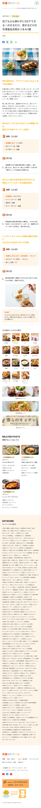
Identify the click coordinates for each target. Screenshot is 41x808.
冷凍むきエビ (14, 663)
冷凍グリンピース (8, 592)
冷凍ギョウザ (6, 649)
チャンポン (12, 739)
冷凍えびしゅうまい (8, 626)
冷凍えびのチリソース (32, 661)
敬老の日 (20, 688)
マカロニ (30, 629)
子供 (29, 676)
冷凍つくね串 (34, 560)
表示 (26, 550)
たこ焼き (35, 725)
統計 (30, 575)
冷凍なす (33, 673)
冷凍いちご (19, 545)
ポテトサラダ (6, 680)
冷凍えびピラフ (21, 543)
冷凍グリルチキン (14, 690)
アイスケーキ (16, 572)
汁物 (31, 680)
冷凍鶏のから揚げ (26, 528)
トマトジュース (7, 617)
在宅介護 (5, 668)
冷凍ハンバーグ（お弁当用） (29, 619)
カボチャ (13, 604)
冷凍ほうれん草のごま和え (30, 568)
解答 (20, 629)
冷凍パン (24, 705)
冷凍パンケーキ (18, 685)
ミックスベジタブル (17, 693)
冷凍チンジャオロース (30, 582)
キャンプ (11, 705)
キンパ (15, 710)
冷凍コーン (26, 540)
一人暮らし (13, 587)
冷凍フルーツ (16, 639)
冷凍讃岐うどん (7, 575)
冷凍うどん (20, 580)
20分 (32, 540)
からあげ (28, 707)
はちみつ (14, 658)
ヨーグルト (6, 604)
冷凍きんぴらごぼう (8, 538)
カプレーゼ (19, 577)
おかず (20, 658)
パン (24, 649)
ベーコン (19, 680)
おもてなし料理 (7, 683)
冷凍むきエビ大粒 (8, 624)
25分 (23, 631)
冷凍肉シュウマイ (8, 698)
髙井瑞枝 (5, 565)
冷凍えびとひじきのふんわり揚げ (12, 599)
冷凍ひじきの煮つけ (8, 582)
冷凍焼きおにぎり (8, 634)
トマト (11, 553)
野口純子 (34, 587)
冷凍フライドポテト (22, 604)
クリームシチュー (30, 565)
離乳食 (22, 612)
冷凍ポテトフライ (24, 651)
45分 (27, 533)
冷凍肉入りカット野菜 (20, 570)
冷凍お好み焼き (26, 730)
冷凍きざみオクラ (8, 612)
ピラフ (9, 658)
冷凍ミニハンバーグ (16, 540)
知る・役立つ (11, 759)
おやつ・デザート (31, 631)
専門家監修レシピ (8, 678)
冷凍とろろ (15, 560)
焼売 (4, 658)
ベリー (10, 590)
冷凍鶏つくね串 (15, 602)
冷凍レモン (26, 555)
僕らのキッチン (18, 614)
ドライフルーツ (7, 710)
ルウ (23, 668)
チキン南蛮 (24, 737)
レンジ (31, 690)
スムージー (15, 666)
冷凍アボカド (28, 558)
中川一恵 (23, 602)
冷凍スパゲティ (20, 636)
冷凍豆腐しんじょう (8, 703)
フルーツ (13, 631)
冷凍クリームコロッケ (9, 661)
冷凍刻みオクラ (17, 735)
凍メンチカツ (14, 585)
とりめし (5, 553)
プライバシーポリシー (17, 768)
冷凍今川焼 (16, 720)
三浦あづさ (36, 575)
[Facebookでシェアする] (3, 42)
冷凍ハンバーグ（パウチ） (25, 695)
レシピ (28, 612)
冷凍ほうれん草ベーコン (26, 563)
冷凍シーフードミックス (24, 712)
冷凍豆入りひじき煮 (21, 703)
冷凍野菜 (23, 720)
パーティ (33, 612)
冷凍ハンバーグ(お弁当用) (10, 629)
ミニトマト (6, 540)
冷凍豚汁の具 (17, 730)
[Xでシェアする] (7, 42)
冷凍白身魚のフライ (27, 634)
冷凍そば (16, 673)
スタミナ (21, 666)
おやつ (30, 550)
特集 (3, 759)
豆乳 (27, 590)
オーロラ (11, 565)
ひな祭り (30, 624)
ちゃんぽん (6, 727)
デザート (34, 722)
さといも (19, 644)
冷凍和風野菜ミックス (9, 644)
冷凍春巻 (29, 649)
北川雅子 (30, 678)
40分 (19, 568)
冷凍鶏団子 (15, 732)
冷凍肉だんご (6, 732)
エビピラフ (29, 668)
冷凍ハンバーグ (32, 570)
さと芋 (19, 668)
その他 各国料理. (27, 599)
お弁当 (9, 568)
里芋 (36, 656)
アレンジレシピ (34, 759)
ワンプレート (6, 737)
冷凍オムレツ (28, 685)
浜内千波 (28, 587)
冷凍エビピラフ (7, 720)
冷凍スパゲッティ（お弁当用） (21, 653)
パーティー (6, 585)
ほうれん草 (27, 538)
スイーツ (5, 690)
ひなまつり (22, 732)
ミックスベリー (23, 617)
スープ (15, 695)
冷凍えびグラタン (17, 649)
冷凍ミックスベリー (29, 592)
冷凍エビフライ (25, 673)
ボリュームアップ (8, 641)
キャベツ (35, 602)
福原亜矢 (15, 590)
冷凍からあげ (20, 707)
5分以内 (17, 727)
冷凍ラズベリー (18, 592)
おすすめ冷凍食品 (18, 550)
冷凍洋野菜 (26, 577)
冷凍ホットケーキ (22, 717)
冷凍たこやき (28, 597)
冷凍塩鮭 (29, 553)
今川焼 (25, 629)
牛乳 (9, 693)
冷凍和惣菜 (6, 688)
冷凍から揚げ (19, 582)
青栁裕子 (33, 577)
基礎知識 (25, 735)
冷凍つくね (6, 531)
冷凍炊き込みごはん (30, 688)
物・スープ (6, 587)
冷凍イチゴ (33, 735)
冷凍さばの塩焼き (8, 558)
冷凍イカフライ (27, 607)
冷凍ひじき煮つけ (8, 614)
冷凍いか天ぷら (15, 531)
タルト (12, 577)
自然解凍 (28, 536)
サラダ (13, 619)
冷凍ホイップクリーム (22, 715)
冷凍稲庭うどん (20, 536)
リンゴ (19, 631)
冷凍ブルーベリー (8, 607)
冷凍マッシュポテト (8, 651)
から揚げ (15, 725)
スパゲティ (28, 693)
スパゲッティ (28, 710)
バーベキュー (24, 690)
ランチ (35, 599)
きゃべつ (15, 617)
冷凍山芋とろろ (7, 639)
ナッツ (5, 693)
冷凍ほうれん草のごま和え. (10, 700)
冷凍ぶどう (14, 688)
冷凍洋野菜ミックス (17, 671)
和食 (4, 580)
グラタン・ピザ (11, 580)
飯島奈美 (35, 641)
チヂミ (30, 737)
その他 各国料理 (7, 730)
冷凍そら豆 (6, 622)
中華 (25, 671)
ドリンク (14, 568)
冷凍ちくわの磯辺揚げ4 (26, 548)
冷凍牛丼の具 (15, 609)
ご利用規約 (5, 768)
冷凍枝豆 (13, 712)
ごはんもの (6, 712)
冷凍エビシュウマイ (26, 531)
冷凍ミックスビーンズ (28, 572)
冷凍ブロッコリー (8, 555)
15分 (12, 727)
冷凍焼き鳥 (6, 602)
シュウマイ (6, 631)
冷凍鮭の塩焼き (24, 700)
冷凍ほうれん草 (34, 590)
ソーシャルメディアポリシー (9, 770)
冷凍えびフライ (7, 653)
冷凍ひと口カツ (25, 609)
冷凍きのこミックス (8, 636)
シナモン (31, 617)
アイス (28, 722)
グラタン (29, 602)
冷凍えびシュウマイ (8, 715)
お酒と (16, 563)
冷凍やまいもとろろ (26, 727)
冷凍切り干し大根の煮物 (31, 594)
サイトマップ (24, 770)
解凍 (36, 563)
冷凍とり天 (17, 656)
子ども (25, 678)
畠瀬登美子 (12, 668)
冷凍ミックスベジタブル (24, 646)
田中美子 (20, 710)
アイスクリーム (31, 732)
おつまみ (16, 16)
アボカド (33, 644)
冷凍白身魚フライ (8, 570)
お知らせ (20, 762)
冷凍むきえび (6, 609)
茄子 (30, 725)
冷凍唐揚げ (6, 597)
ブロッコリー (19, 538)
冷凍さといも (12, 646)
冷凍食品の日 (15, 737)
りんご (5, 646)
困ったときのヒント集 (9, 762)
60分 (33, 528)
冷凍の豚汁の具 (7, 725)
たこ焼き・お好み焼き (9, 543)
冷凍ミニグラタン (24, 560)
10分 (4, 568)
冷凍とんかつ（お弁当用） (23, 683)
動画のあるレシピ (8, 563)
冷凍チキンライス (30, 636)
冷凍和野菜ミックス (29, 658)
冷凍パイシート (18, 698)
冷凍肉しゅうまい (27, 639)
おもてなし (22, 722)
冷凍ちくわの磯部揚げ (9, 717)
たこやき (5, 739)
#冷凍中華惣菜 (32, 703)
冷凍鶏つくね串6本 (28, 545)
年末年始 (16, 612)
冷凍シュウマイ (7, 572)
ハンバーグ (6, 577)
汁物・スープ (6, 619)
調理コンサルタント (30, 614)
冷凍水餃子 (17, 634)
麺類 (8, 528)
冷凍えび (5, 550)
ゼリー (14, 533)
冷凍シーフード (27, 641)
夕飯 (10, 550)
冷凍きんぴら (6, 594)
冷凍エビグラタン (8, 676)
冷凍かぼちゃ (6, 671)
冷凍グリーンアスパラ (17, 622)
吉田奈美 (36, 550)
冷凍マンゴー (18, 555)
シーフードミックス (20, 553)
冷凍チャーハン (7, 695)
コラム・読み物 (22, 759)
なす (34, 737)
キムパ (14, 680)
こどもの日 (34, 651)
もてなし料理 (18, 641)
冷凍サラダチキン (8, 656)
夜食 (37, 658)
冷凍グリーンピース (17, 594)
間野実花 (25, 680)
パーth (24, 656)
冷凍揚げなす (23, 575)
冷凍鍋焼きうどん (33, 717)
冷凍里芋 (5, 705)
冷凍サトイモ (20, 533)
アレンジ (18, 626)
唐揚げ (36, 690)
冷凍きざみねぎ (15, 528)
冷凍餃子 (26, 622)
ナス (33, 538)
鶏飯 (17, 565)
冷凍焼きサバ (18, 678)
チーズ (5, 590)
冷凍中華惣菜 (20, 661)
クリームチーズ (23, 725)
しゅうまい (26, 644)
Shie (35, 668)
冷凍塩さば (31, 585)
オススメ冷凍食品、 (8, 536)
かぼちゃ (22, 590)
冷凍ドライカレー (8, 685)
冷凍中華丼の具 (18, 558)
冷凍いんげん (33, 604)
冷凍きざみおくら (31, 666)
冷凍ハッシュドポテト (20, 624)
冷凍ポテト (6, 663)
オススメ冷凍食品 (27, 626)
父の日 (16, 676)
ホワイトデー (6, 533)
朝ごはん (21, 663)
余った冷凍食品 (7, 735)
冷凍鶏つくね (23, 676)
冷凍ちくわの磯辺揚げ (17, 597)
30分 (18, 619)
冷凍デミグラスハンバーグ (10, 722)
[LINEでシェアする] (11, 42)
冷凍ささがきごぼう (8, 545)
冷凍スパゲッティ (8, 673)
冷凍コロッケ (18, 607)
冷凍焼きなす (6, 666)
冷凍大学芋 (21, 587)
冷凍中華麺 (30, 543)
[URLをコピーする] (16, 42)
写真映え (18, 705)
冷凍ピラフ (6, 548)
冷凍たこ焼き (6, 560)
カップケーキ (14, 548)
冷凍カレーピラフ (31, 663)
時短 (4, 36)
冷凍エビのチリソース (9, 707)
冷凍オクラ (31, 671)
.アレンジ (15, 575)
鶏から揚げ (30, 656)
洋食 (4, 528)
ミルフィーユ (23, 585)
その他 (26, 580)
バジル (21, 565)
